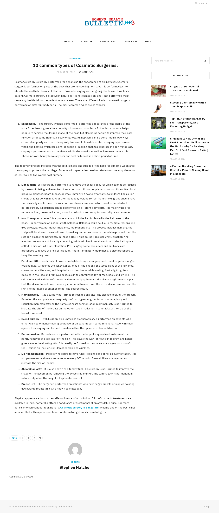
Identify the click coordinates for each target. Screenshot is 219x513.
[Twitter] (28, 438)
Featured (77, 58)
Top (207, 506)
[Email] (40, 438)
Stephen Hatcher (75, 467)
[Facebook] (22, 438)
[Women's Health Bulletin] (109, 22)
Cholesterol (108, 41)
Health (68, 41)
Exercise (87, 41)
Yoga (148, 41)
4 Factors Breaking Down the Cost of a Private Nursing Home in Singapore (189, 169)
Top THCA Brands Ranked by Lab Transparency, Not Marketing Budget (187, 122)
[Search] (196, 3)
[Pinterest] (34, 438)
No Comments (86, 72)
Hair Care (131, 41)
